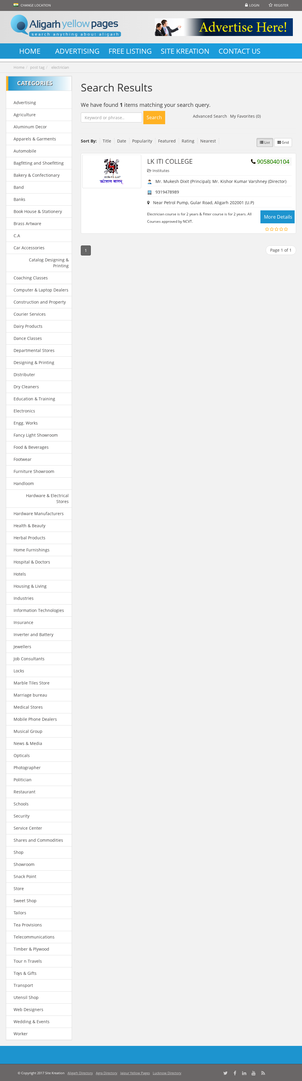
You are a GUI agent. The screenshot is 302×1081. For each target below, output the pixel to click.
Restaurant (24, 792)
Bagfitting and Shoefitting (39, 163)
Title (107, 141)
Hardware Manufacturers (39, 513)
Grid (285, 142)
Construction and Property (40, 302)
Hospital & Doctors (32, 562)
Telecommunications (34, 937)
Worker (21, 1033)
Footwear (23, 459)
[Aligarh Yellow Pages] (66, 27)
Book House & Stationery (38, 211)
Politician (23, 779)
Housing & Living (30, 586)
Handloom (24, 483)
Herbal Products (29, 537)
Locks (19, 671)
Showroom (24, 864)
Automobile (25, 151)
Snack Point (25, 876)
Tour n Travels (28, 961)
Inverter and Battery (33, 634)
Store (19, 888)
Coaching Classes (31, 278)
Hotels (20, 574)
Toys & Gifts (25, 973)
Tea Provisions (28, 925)
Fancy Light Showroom (36, 435)
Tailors (20, 912)
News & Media (28, 743)
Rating (188, 141)
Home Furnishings (32, 550)
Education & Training (34, 399)
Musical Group (28, 731)
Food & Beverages (31, 447)
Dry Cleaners (26, 386)
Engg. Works (26, 423)
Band (19, 187)
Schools (21, 804)
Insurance (23, 622)
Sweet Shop (25, 900)
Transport (23, 985)
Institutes (160, 170)
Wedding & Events (32, 1021)
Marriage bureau (30, 695)
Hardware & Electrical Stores (47, 498)
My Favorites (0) (245, 116)
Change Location (35, 5)
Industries (24, 598)
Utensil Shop (26, 997)
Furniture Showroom (34, 471)
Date (121, 141)
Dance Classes (28, 338)
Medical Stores (28, 707)
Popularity (142, 141)
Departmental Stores (34, 350)
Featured (167, 141)
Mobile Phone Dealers (35, 719)
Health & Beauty (29, 525)
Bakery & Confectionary (37, 175)
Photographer (27, 767)
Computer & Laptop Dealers (41, 290)
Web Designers (28, 1009)
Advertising (25, 102)
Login (254, 5)
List (266, 142)
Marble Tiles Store (32, 683)
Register (281, 5)
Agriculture (25, 114)
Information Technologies (39, 610)
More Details (278, 217)
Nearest (208, 141)
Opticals (22, 755)
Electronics (24, 411)
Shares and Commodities (38, 840)
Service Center (28, 828)
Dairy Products (28, 326)
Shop (19, 852)
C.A (17, 235)
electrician (60, 67)
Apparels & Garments (35, 139)
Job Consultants (29, 658)
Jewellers (22, 646)
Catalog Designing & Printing (48, 262)
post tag (37, 67)
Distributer (24, 374)
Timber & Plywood (31, 949)
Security (21, 816)
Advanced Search (210, 116)
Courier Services (30, 314)
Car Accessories (29, 247)
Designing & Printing (34, 362)
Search (154, 117)
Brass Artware (27, 223)
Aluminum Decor (30, 127)
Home (19, 67)
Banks (19, 199)
